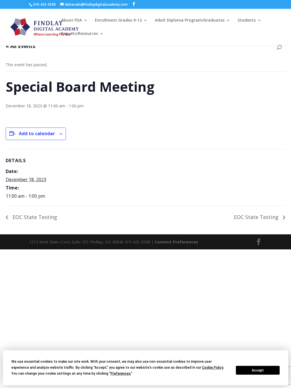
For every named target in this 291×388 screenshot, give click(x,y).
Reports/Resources (79, 34)
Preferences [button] (121, 374)
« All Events (20, 46)
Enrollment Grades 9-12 (118, 20)
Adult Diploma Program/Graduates (190, 20)
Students (247, 20)
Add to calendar (37, 133)
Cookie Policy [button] (212, 368)
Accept (258, 370)
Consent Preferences (176, 242)
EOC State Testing (34, 217)
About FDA (71, 20)
